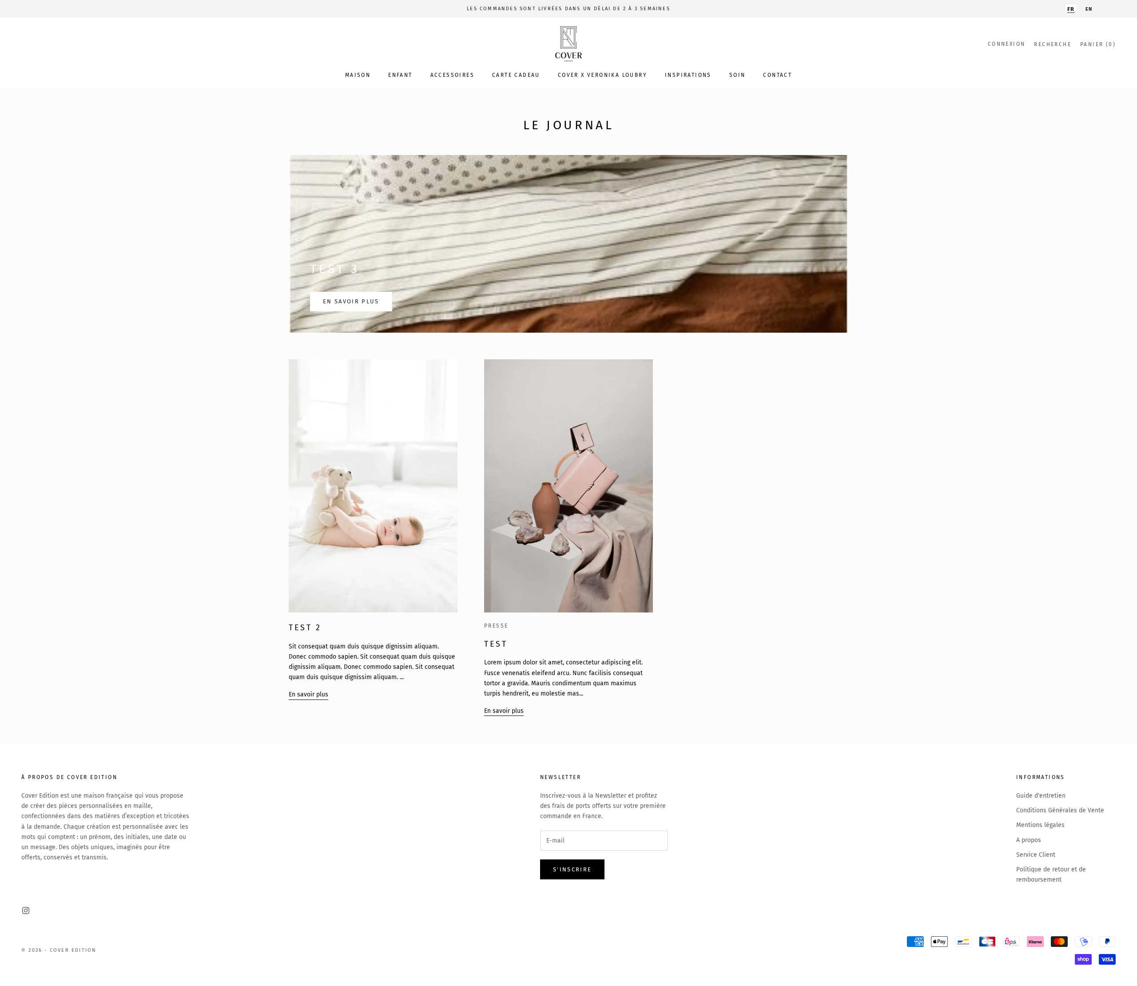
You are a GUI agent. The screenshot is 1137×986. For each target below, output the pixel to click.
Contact (777, 75)
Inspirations (688, 75)
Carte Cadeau (516, 75)
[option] (1089, 9)
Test (495, 644)
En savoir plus (351, 301)
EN (1089, 9)
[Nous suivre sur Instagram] (25, 910)
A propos (1028, 840)
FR (1071, 9)
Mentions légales (1040, 825)
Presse (496, 626)
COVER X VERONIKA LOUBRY (602, 75)
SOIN (737, 75)
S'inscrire (572, 869)
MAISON (357, 75)
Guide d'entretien (1040, 795)
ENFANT (400, 75)
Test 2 (305, 627)
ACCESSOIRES (452, 75)
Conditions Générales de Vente (1060, 810)
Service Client (1035, 855)
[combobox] (1071, 9)
